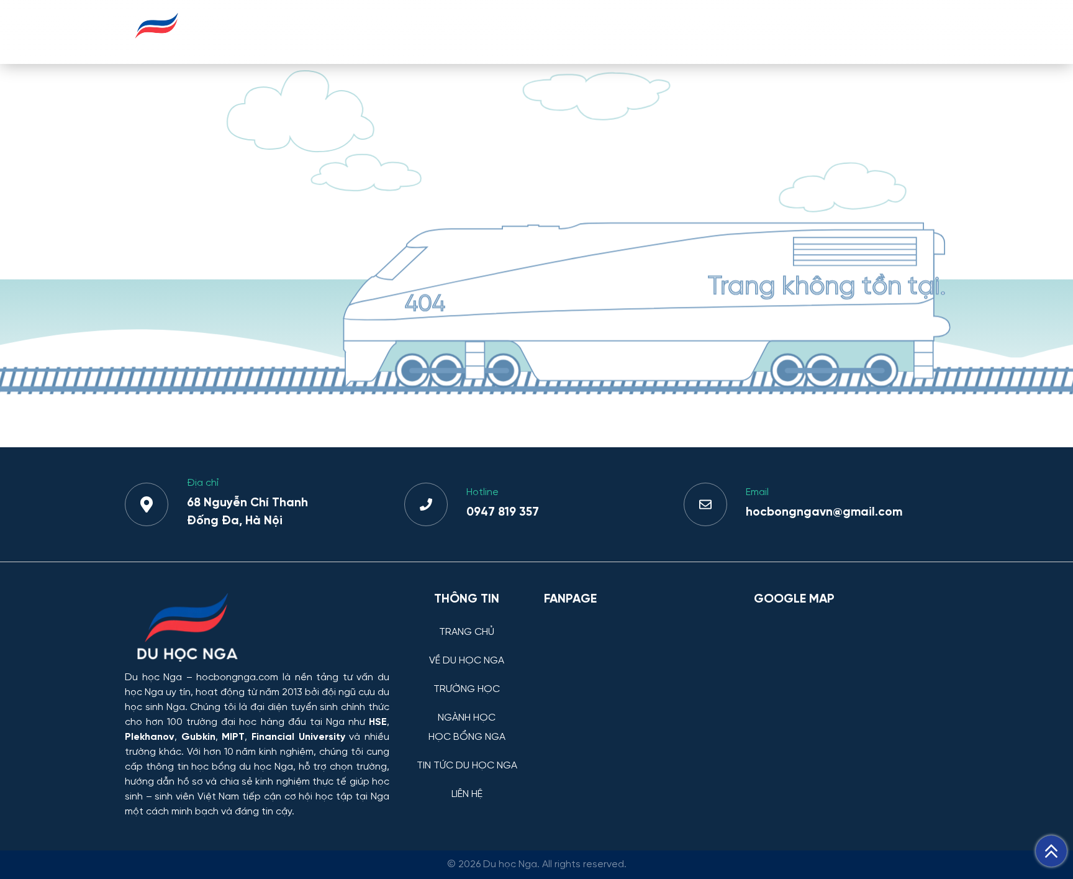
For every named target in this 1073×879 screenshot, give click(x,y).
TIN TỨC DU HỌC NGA (824, 31)
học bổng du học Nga (241, 767)
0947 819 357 (502, 512)
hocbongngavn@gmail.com (824, 512)
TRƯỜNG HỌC (525, 31)
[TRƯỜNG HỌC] (466, 680)
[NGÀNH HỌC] (466, 708)
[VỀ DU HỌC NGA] (466, 651)
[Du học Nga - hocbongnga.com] (157, 45)
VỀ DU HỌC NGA (427, 31)
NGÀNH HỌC (614, 31)
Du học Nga (153, 677)
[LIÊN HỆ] (466, 785)
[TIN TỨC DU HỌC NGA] (466, 756)
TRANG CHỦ (335, 31)
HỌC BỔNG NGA (708, 31)
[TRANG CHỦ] (466, 622)
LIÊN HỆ (918, 31)
